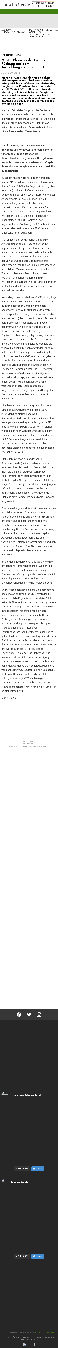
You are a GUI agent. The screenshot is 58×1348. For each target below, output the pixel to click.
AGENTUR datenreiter (45, 1332)
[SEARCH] (55, 11)
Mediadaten (32, 1340)
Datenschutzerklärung (44, 1337)
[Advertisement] (29, 974)
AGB (22, 1340)
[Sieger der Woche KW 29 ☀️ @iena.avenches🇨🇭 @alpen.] (29, 1236)
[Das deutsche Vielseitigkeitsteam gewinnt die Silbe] (29, 1148)
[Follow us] (50, 11)
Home (6, 1337)
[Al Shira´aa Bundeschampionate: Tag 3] (13, 21)
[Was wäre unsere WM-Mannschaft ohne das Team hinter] (29, 1117)
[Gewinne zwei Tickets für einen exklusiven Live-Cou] (29, 1204)
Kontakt (16, 1337)
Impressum (27, 1337)
